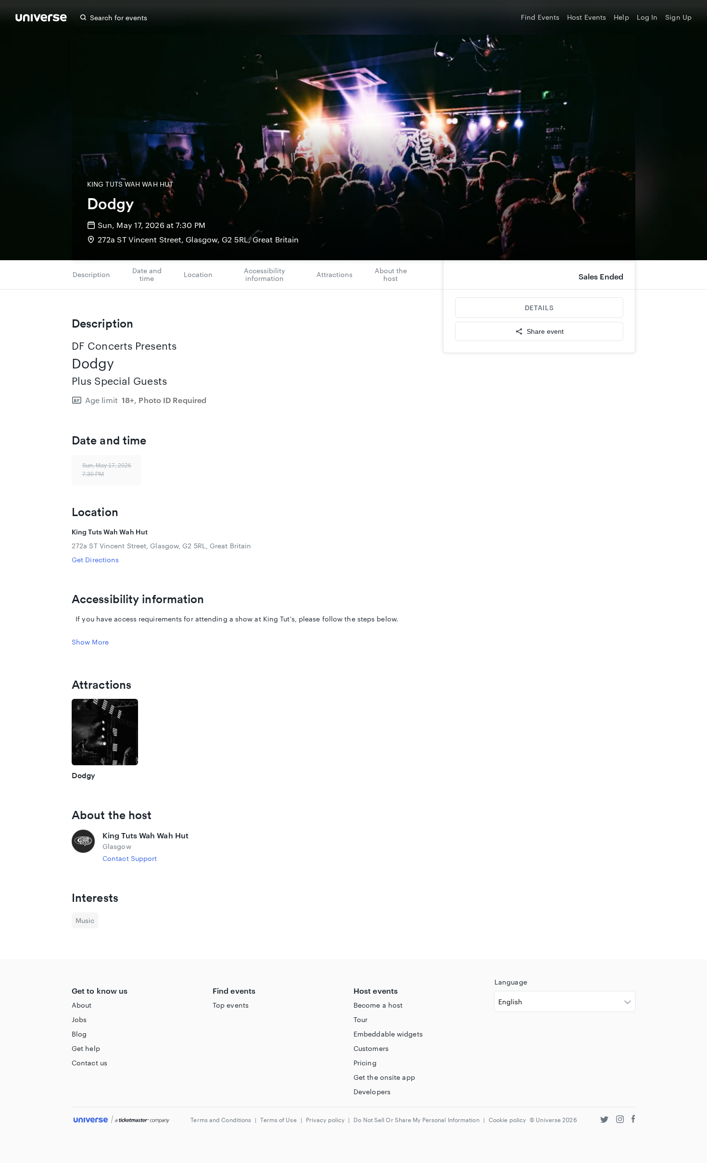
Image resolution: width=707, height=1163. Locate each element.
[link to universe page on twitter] (604, 1120)
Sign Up (678, 17)
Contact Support (129, 858)
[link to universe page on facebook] (633, 1120)
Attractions (334, 274)
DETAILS (539, 307)
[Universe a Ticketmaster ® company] (121, 1120)
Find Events (540, 17)
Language (510, 982)
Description (91, 274)
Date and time (147, 274)
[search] (83, 17)
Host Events (586, 17)
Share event (545, 331)
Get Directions (95, 560)
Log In (647, 17)
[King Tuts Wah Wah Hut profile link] (83, 846)
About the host (391, 274)
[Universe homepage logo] (41, 19)
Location (198, 274)
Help (621, 17)
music (85, 920)
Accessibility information (264, 274)
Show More (90, 642)
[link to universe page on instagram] (620, 1120)
